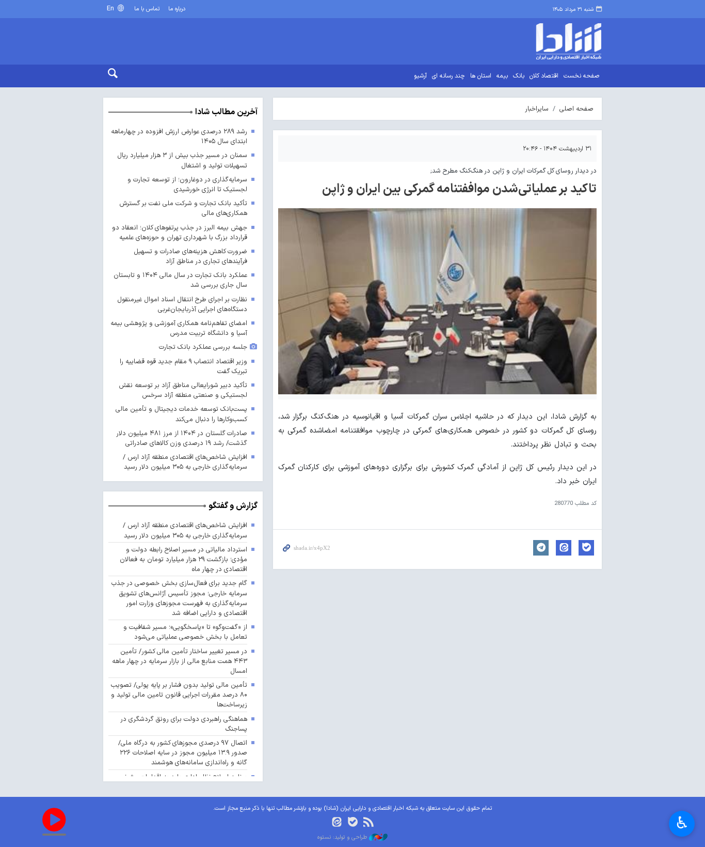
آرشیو (420, 76)
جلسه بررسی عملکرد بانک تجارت (203, 347)
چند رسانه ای (448, 76)
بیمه (502, 76)
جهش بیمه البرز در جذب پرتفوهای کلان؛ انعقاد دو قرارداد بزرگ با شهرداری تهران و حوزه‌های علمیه (179, 232)
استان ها (480, 76)
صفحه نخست (581, 76)
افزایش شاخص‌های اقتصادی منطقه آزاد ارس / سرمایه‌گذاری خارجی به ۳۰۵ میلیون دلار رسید (185, 462)
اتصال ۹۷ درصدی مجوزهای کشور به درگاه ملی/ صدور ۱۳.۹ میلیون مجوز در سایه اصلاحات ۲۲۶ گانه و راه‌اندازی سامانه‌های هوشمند (182, 752)
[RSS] (368, 822)
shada (543, 41)
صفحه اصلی (576, 109)
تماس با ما (146, 9)
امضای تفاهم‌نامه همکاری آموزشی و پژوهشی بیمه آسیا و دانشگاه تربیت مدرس (178, 328)
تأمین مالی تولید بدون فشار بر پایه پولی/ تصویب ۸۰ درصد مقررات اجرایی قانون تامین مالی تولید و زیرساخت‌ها (179, 695)
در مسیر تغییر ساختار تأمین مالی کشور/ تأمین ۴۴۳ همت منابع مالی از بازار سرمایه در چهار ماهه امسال (179, 661)
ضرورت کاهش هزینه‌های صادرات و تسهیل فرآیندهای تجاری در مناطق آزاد (190, 256)
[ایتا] (337, 822)
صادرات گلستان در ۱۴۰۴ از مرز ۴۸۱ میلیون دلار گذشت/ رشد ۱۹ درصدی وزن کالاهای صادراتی (181, 438)
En (111, 8)
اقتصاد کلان (544, 76)
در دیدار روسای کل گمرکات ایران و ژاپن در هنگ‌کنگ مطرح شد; (513, 171)
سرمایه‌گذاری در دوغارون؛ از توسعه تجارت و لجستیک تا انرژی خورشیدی (187, 184)
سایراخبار (537, 109)
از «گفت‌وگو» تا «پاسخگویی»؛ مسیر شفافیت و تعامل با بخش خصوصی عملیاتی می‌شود (185, 632)
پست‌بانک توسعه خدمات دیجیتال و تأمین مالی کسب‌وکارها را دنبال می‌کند (181, 414)
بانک (518, 76)
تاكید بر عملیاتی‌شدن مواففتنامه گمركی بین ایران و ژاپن (459, 189)
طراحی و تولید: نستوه (343, 838)
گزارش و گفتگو (233, 506)
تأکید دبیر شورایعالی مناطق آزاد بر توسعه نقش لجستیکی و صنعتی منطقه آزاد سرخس (183, 390)
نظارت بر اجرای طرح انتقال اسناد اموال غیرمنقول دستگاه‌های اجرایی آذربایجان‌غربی (182, 304)
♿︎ (682, 822)
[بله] (353, 822)
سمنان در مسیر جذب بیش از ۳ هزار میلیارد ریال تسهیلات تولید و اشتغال (182, 160)
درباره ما (176, 9)
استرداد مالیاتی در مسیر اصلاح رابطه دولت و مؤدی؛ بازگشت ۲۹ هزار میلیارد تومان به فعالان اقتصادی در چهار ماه (183, 559)
